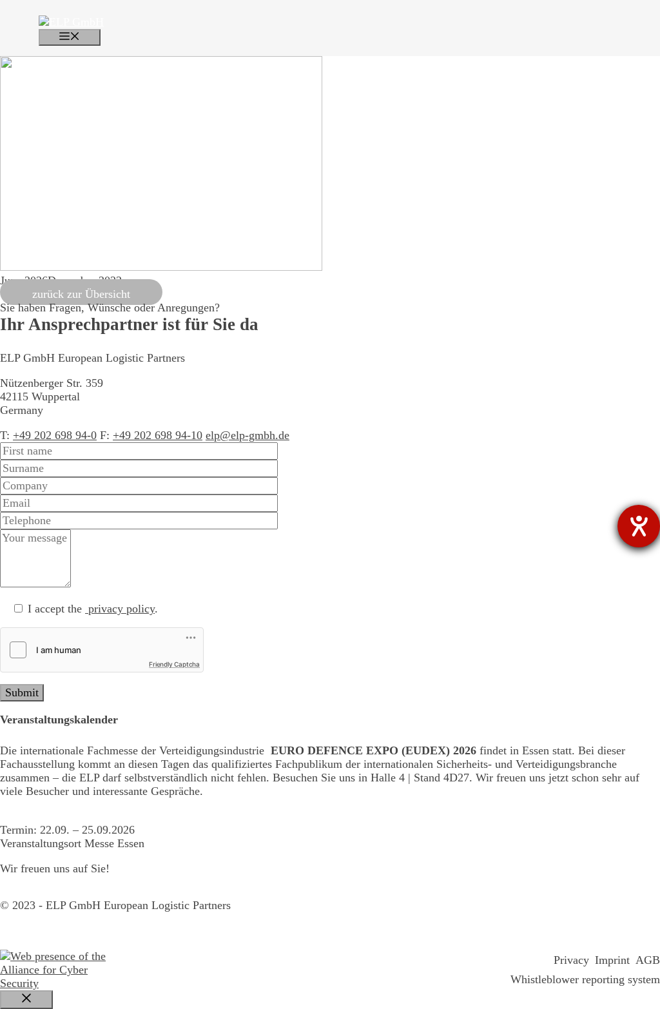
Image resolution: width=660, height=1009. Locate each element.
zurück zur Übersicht (81, 294)
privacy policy (120, 608)
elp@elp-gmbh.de (247, 435)
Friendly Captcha (174, 664)
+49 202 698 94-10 (157, 435)
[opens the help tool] (638, 526)
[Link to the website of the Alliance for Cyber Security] (56, 970)
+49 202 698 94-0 (55, 435)
